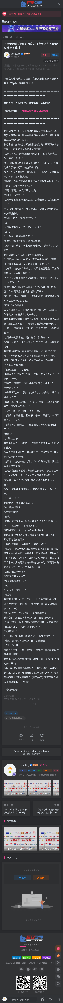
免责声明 (26, 957)
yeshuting (15, 53)
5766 (24, 770)
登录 (24, 877)
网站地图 (46, 957)
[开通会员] (58, 955)
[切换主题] (58, 984)
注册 (42, 877)
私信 (56, 55)
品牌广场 (14, 36)
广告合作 (36, 957)
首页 (6, 36)
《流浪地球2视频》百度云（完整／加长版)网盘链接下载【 (31, 46)
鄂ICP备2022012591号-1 (46, 963)
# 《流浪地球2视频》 (15, 718)
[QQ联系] (58, 970)
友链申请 (16, 957)
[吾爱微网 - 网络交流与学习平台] (31, 938)
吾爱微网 (31, 963)
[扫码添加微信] (58, 977)
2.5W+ (33, 770)
